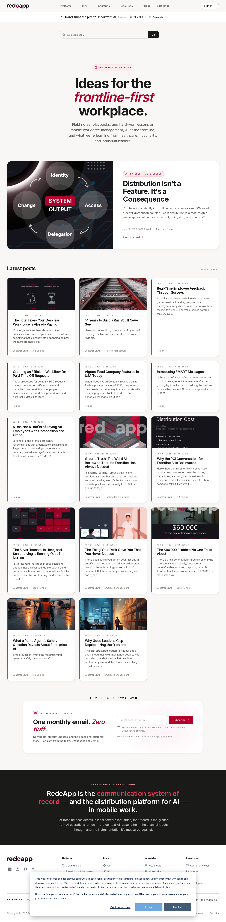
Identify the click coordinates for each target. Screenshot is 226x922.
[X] (33, 869)
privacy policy (164, 736)
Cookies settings (120, 907)
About (146, 6)
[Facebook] (25, 869)
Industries (103, 6)
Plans (84, 6)
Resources (126, 6)
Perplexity (158, 17)
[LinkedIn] (10, 869)
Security (214, 913)
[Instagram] (17, 869)
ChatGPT (138, 17)
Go (153, 34)
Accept (149, 907)
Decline (177, 907)
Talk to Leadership (206, 899)
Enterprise (163, 6)
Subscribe (179, 720)
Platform (65, 6)
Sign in (208, 5)
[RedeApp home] (18, 5)
